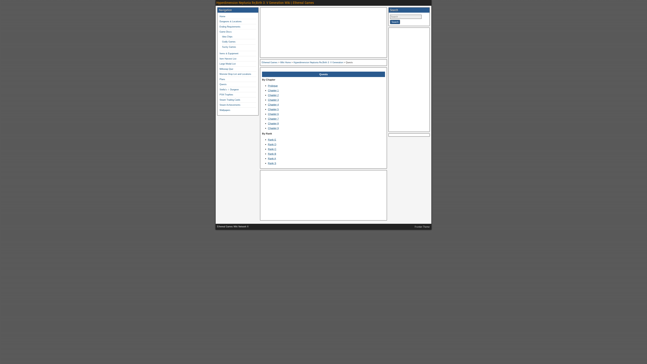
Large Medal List (228, 64)
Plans (222, 79)
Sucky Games (229, 47)
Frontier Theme (422, 226)
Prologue (273, 85)
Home (222, 16)
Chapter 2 (273, 95)
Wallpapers (225, 110)
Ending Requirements (230, 26)
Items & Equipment (229, 53)
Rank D (272, 144)
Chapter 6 (273, 114)
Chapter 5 (273, 109)
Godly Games (229, 41)
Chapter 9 (273, 128)
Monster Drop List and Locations (235, 74)
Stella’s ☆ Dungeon (229, 89)
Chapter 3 (273, 99)
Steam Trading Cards (230, 100)
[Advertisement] (323, 32)
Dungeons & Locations (231, 21)
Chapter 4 (273, 104)
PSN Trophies (226, 94)
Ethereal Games (270, 62)
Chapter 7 (273, 118)
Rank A (272, 158)
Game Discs (226, 32)
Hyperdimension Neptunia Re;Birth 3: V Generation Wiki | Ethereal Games (265, 3)
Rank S (272, 163)
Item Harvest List (228, 58)
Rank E (272, 139)
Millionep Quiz (226, 69)
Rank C (272, 149)
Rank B (272, 153)
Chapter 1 (273, 90)
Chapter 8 (273, 123)
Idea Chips (227, 36)
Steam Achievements (230, 105)
